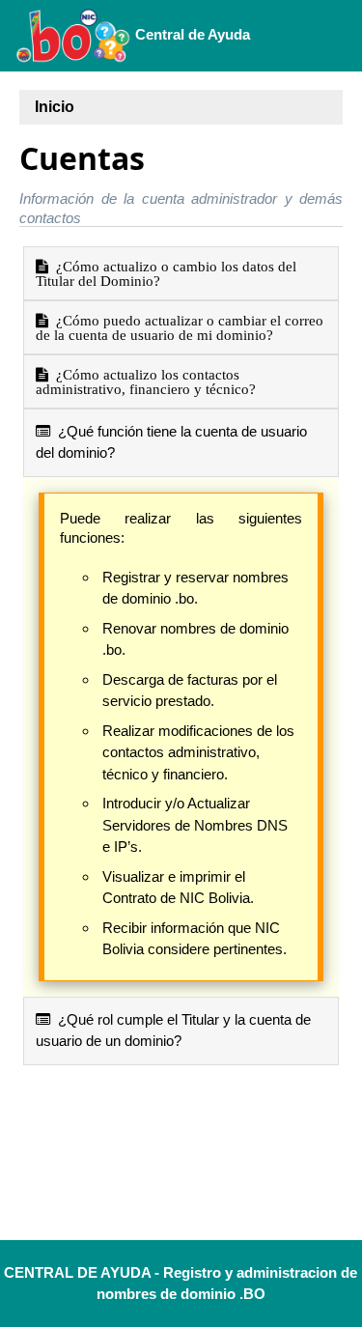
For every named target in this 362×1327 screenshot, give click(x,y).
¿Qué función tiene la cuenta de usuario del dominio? (171, 442)
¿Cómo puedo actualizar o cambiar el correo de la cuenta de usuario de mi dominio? (179, 327)
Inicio (54, 107)
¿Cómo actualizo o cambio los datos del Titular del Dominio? (166, 273)
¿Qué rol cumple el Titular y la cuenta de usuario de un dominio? (173, 1030)
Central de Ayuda (190, 34)
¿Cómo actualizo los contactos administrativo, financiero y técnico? (146, 381)
